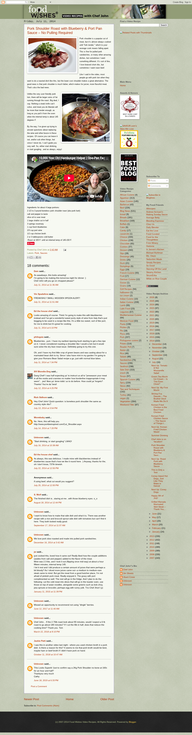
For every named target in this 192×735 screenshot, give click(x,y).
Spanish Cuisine (127, 379)
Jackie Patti (40, 641)
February (156, 528)
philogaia (39, 337)
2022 (152, 312)
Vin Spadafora (41, 294)
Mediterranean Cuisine (131, 315)
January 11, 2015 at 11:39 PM (48, 592)
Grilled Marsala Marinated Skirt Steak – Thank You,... (158, 506)
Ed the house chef (43, 311)
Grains (123, 286)
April (154, 521)
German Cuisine (127, 279)
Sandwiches (125, 360)
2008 (152, 554)
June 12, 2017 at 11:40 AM (46, 609)
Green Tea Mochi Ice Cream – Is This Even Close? (159, 380)
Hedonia (150, 246)
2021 (152, 315)
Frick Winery (152, 243)
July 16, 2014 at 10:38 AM (46, 445)
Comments (155, 186)
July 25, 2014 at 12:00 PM (46, 485)
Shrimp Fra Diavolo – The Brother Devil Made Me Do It (159, 397)
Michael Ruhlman (154, 253)
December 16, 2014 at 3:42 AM (49, 542)
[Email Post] (64, 250)
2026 (152, 297)
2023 (152, 308)
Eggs (122, 269)
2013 (152, 536)
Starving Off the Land (156, 269)
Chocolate (125, 243)
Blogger (132, 722)
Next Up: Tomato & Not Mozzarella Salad (159, 369)
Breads (123, 217)
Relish (123, 350)
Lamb (122, 305)
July (154, 362)
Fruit (122, 276)
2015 (152, 337)
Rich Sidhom (40, 397)
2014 (152, 341)
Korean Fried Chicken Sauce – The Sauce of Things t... (159, 420)
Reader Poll (125, 347)
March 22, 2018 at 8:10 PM (47, 632)
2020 (152, 319)
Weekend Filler (127, 405)
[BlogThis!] (31, 257)
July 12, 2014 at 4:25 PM (45, 388)
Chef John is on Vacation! (158, 440)
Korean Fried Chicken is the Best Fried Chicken (159, 409)
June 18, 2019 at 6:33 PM (46, 680)
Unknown (39, 437)
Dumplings (125, 266)
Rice (122, 353)
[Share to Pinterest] (39, 257)
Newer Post (31, 699)
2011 (152, 543)
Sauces (43, 253)
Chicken (124, 240)
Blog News (125, 211)
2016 (152, 333)
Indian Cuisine (127, 299)
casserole (124, 234)
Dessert (123, 250)
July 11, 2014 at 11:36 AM (46, 285)
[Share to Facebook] (37, 257)
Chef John (128, 569)
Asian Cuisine (126, 201)
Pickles (123, 327)
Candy (123, 230)
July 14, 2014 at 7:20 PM (45, 428)
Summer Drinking (159, 435)
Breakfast (124, 221)
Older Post (107, 699)
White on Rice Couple (156, 279)
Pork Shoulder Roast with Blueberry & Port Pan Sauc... (158, 450)
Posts (153, 181)
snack (123, 373)
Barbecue (124, 204)
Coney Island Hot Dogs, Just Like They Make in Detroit (159, 481)
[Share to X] (34, 257)
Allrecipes (150, 209)
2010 (152, 547)
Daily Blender (152, 227)
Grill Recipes (126, 289)
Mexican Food (127, 321)
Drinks (123, 260)
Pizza (122, 334)
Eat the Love (152, 231)
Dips (122, 253)
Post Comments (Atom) (48, 706)
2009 (152, 551)
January (156, 532)
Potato (123, 343)
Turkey (123, 395)
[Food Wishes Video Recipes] (157, 198)
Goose (123, 283)
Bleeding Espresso (155, 221)
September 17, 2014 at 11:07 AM (49, 525)
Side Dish (124, 370)
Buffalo (123, 224)
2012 (152, 540)
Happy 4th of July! (157, 497)
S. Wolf (37, 495)
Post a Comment (39, 686)
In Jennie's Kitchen (155, 249)
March (155, 524)
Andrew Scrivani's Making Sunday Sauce (157, 213)
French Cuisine (127, 273)
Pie (121, 331)
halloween (125, 292)
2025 (152, 301)
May (154, 517)
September (157, 355)
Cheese (123, 237)
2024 (152, 304)
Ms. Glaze (151, 256)
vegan (123, 398)
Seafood (124, 366)
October (156, 351)
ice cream (124, 295)
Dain (36, 271)
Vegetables (125, 401)
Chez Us (150, 224)
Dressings (124, 256)
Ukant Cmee (129, 577)
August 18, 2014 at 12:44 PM (48, 503)
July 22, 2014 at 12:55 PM (46, 468)
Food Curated (152, 234)
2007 (152, 558)
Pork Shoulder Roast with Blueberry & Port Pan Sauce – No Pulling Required (64, 30)
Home (70, 699)
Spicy (122, 383)
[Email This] (28, 257)
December (157, 344)
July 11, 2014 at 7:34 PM (45, 362)
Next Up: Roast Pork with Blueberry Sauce (158, 463)
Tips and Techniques (130, 389)
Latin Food (125, 309)
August (155, 359)
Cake (122, 227)
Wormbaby (39, 417)
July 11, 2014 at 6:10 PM (45, 328)
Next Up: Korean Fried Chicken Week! (159, 429)
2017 (152, 330)
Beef (122, 208)
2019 (152, 323)
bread (123, 214)
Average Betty (153, 218)
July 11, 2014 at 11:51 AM (46, 302)
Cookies (124, 247)
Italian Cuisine (126, 302)
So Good (150, 266)
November (157, 348)
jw (35, 552)
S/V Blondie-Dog (42, 371)
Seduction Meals (154, 259)
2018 (152, 326)
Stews (123, 386)
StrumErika (151, 275)
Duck (122, 263)
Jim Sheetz (128, 573)
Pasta (122, 324)
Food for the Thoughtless (152, 238)
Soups (123, 376)
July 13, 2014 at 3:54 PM (45, 408)
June (154, 514)
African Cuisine (127, 195)
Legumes (124, 312)
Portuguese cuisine (129, 340)
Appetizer (124, 198)
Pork (37, 253)
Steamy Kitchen (153, 272)
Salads (123, 357)
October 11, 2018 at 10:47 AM (48, 654)
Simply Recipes (153, 262)
